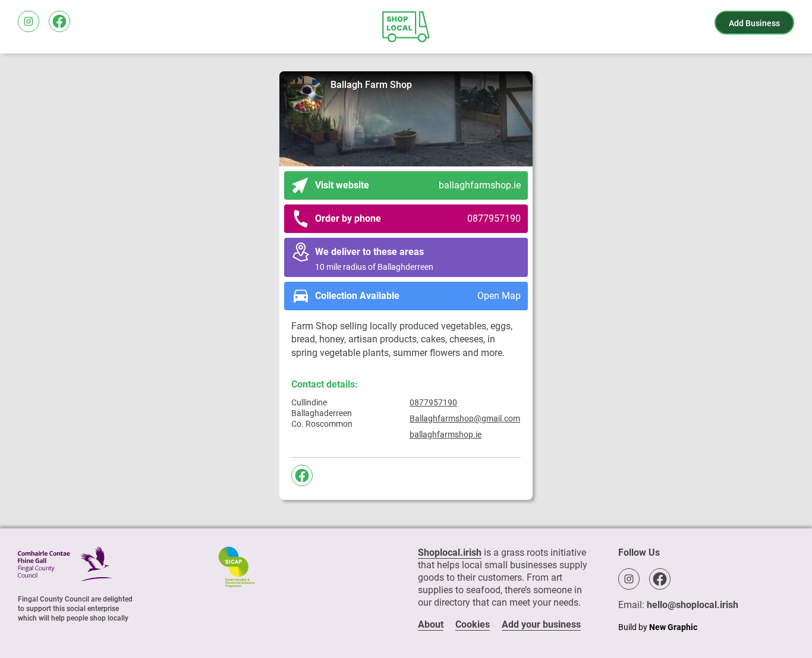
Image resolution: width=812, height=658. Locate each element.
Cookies (472, 624)
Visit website (418, 185)
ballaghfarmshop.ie (445, 434)
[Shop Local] (406, 27)
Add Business (754, 23)
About (430, 624)
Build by (657, 627)
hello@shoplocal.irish (692, 604)
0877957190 (433, 402)
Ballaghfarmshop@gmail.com (465, 418)
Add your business (541, 624)
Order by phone (418, 218)
